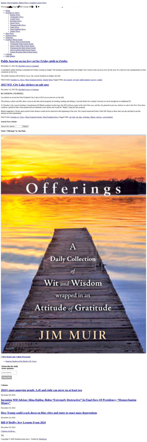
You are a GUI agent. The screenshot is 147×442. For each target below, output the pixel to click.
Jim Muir (21, 66)
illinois (92, 117)
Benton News (15, 15)
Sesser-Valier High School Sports (22, 46)
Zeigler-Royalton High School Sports (23, 52)
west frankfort (108, 117)
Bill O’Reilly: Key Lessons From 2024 (23, 422)
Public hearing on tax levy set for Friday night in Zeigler (34, 61)
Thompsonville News (18, 25)
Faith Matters (10, 56)
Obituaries (9, 38)
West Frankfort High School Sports (23, 50)
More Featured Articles (33, 80)
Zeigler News (15, 31)
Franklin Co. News (12, 13)
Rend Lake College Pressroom (18, 357)
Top (2, 435)
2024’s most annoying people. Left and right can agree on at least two (41, 390)
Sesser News (14, 23)
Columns (9, 54)
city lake (79, 117)
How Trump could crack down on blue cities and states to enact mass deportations (49, 412)
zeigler (99, 80)
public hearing (84, 80)
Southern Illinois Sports (14, 40)
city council (68, 80)
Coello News (15, 19)
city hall (76, 80)
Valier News (14, 27)
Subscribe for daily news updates (9, 367)
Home (8, 11)
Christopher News (16, 17)
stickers (99, 117)
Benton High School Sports (20, 42)
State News (10, 33)
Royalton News (15, 21)
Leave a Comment (32, 66)
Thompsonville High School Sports (23, 48)
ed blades (86, 117)
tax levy (93, 80)
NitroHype (43, 439)
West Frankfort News (18, 29)
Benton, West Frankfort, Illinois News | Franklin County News (23, 3)
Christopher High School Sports (21, 44)
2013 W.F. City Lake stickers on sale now (25, 84)
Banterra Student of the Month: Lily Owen (21, 361)
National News (11, 35)
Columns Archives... (8, 431)
